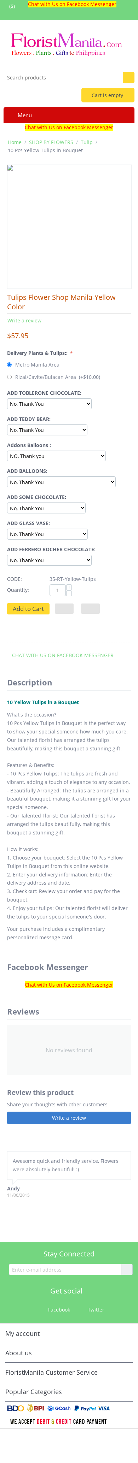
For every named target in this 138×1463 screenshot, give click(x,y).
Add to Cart (28, 609)
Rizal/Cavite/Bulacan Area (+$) (57, 377)
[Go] (126, 1269)
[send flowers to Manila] (69, 43)
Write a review (24, 320)
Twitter (95, 1309)
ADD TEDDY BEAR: (29, 419)
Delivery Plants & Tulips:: (38, 353)
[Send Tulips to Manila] (69, 227)
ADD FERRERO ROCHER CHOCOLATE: (51, 549)
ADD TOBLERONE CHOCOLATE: (44, 392)
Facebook (58, 1309)
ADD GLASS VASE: (28, 523)
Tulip (87, 142)
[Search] (128, 77)
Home (15, 142)
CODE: (14, 579)
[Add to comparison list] (90, 608)
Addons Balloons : (29, 445)
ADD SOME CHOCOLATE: (36, 497)
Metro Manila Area (37, 364)
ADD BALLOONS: (27, 471)
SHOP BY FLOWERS (51, 142)
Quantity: (18, 590)
